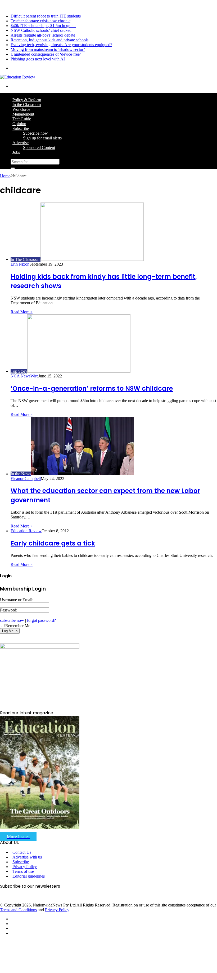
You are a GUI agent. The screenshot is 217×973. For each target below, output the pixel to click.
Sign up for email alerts (42, 138)
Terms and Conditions (18, 910)
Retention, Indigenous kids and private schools (49, 40)
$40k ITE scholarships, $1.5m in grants (43, 25)
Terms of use (23, 871)
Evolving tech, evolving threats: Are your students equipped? (61, 44)
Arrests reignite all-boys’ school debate (43, 35)
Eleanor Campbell (26, 478)
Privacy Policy (24, 866)
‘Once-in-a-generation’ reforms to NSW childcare (92, 388)
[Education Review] (17, 77)
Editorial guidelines (28, 876)
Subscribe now (35, 133)
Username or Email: (16, 599)
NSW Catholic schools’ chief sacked (41, 30)
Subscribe (20, 128)
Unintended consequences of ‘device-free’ (46, 54)
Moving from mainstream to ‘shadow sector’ (48, 49)
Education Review (26, 531)
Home (5, 176)
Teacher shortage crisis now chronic (40, 21)
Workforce (21, 109)
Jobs (16, 152)
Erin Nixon (20, 264)
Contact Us (21, 852)
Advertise (20, 142)
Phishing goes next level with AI (38, 59)
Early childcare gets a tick (53, 543)
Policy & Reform (26, 100)
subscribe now (12, 620)
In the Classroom (26, 104)
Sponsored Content (39, 147)
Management (23, 114)
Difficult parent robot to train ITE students (46, 16)
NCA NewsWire (24, 376)
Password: (8, 610)
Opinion (19, 123)
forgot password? (41, 620)
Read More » (22, 312)
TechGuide (21, 119)
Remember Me (17, 625)
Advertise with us (27, 857)
